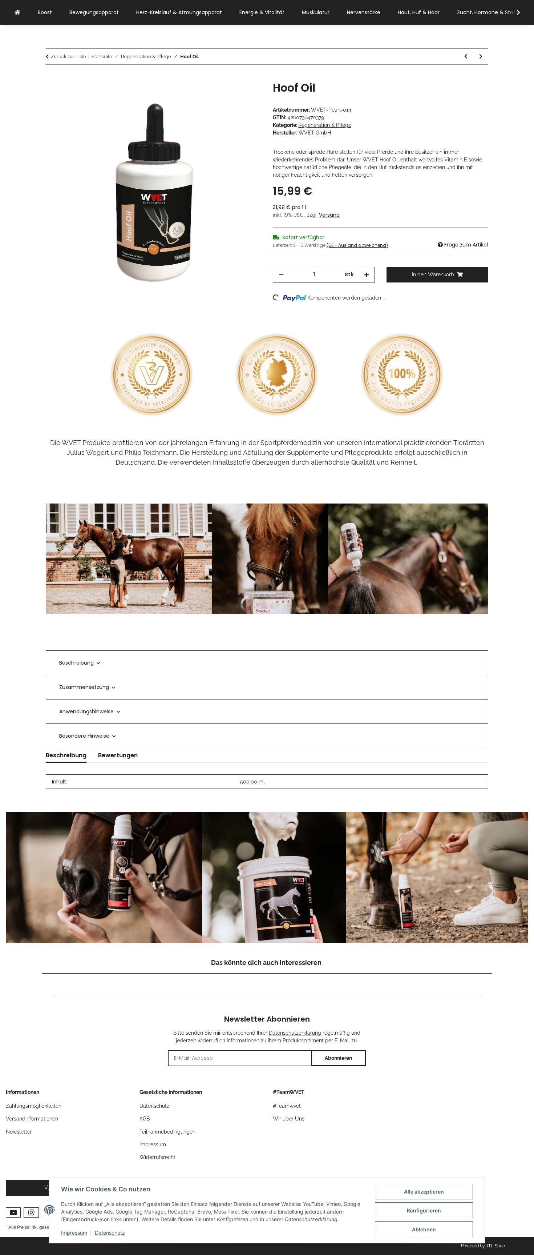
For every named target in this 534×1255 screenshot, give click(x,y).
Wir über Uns (288, 1119)
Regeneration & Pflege (324, 125)
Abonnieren (338, 1058)
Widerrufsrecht (157, 1157)
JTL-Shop (495, 1245)
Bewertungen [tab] (118, 755)
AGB (144, 1119)
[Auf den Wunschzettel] (246, 95)
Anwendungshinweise (86, 711)
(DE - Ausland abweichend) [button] (357, 245)
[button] (513, 12)
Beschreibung (76, 662)
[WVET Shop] (17, 12)
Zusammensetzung (84, 687)
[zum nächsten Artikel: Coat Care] (480, 56)
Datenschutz (110, 1233)
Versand (329, 214)
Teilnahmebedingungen (167, 1132)
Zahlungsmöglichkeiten (33, 1106)
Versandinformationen (32, 1119)
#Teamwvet (287, 1106)
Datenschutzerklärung (295, 1033)
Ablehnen (424, 1229)
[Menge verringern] (281, 274)
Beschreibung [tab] (66, 755)
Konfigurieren (424, 1210)
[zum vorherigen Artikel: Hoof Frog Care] (465, 56)
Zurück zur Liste (68, 56)
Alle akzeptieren (424, 1191)
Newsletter (19, 1132)
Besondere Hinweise (84, 735)
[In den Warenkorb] (51, 77)
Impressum (74, 1233)
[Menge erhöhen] (367, 274)
